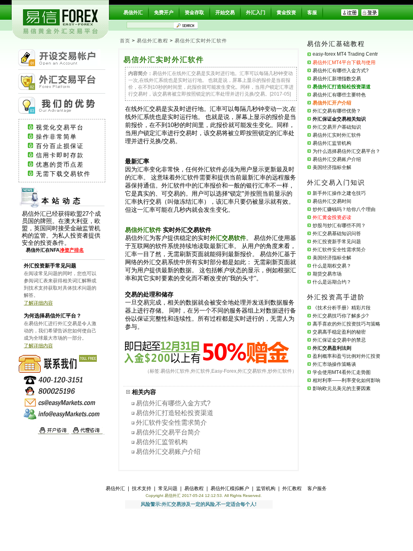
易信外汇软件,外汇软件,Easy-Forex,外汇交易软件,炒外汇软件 (226, 371)
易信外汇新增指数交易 (337, 78)
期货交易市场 (327, 274)
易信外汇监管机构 (162, 441)
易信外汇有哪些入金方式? (173, 403)
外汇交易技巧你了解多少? (341, 316)
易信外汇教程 (152, 41)
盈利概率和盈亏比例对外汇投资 (346, 356)
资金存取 (194, 12)
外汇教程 (292, 488)
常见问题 (167, 488)
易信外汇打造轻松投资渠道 (174, 412)
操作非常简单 (66, 137)
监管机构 (265, 488)
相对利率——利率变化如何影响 (346, 380)
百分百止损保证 (67, 146)
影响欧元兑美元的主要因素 (342, 388)
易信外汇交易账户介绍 (168, 451)
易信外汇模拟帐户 (230, 488)
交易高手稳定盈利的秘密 (339, 332)
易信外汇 (133, 12)
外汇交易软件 (228, 238)
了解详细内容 (38, 303)
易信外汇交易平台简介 (168, 432)
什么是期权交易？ (332, 266)
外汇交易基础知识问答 (337, 233)
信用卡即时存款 (67, 155)
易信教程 (194, 488)
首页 (125, 41)
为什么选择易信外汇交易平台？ (346, 151)
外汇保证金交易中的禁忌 (339, 340)
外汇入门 (255, 12)
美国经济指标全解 (332, 167)
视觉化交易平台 (67, 127)
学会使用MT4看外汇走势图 (342, 372)
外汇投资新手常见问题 (337, 241)
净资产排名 (72, 250)
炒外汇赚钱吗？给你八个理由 (344, 209)
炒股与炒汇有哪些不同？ (339, 225)
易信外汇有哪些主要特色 (339, 95)
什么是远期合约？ (332, 282)
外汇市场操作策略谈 (334, 364)
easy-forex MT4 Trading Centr (345, 54)
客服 (312, 12)
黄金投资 (286, 12)
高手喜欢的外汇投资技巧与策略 (346, 324)
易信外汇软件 (143, 230)
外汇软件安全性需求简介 (171, 422)
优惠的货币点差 (67, 164)
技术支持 (141, 488)
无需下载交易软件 (67, 174)
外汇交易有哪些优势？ (337, 111)
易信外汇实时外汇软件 (201, 41)
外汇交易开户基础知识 (337, 127)
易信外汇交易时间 (332, 201)
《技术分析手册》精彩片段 (342, 308)
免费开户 (163, 12)
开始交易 (225, 12)
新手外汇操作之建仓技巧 (339, 193)
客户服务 (317, 488)
